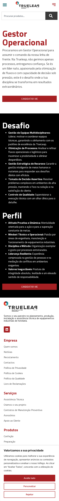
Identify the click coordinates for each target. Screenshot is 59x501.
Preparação (9, 441)
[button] (5, 5)
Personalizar (29, 486)
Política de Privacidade (15, 367)
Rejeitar (29, 494)
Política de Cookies (13, 373)
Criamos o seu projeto (15, 404)
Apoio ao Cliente (12, 420)
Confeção (8, 436)
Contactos (9, 362)
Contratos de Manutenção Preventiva (23, 410)
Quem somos (11, 346)
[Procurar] (51, 16)
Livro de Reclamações (15, 383)
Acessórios (9, 415)
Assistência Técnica (14, 399)
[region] (29, 473)
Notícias (8, 351)
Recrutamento (11, 357)
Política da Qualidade (14, 378)
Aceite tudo (29, 478)
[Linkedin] (7, 329)
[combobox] (23, 16)
